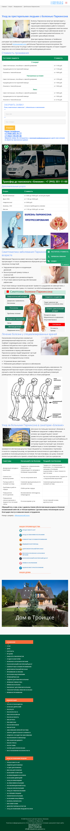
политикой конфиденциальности (39, 138)
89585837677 (35, 825)
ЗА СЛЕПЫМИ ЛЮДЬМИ (14, 793)
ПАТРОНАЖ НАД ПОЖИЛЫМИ (16, 674)
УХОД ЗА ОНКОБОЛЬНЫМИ (15, 788)
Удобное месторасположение (32, 567)
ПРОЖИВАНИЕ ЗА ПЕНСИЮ (15, 672)
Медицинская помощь (30, 544)
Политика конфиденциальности (15, 823)
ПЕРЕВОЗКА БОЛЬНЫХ (14, 685)
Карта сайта (60, 823)
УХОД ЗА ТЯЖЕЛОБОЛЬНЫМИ (16, 791)
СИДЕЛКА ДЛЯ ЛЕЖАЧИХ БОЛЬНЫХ (18, 679)
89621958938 (35, 827)
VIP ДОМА (10, 654)
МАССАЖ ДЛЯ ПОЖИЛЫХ (14, 770)
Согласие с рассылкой (49, 823)
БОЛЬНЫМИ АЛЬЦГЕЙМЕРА (15, 798)
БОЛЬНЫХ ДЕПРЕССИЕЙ (14, 707)
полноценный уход (19, 44)
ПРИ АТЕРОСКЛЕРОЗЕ (13, 714)
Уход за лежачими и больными (33, 534)
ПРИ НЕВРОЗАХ (11, 722)
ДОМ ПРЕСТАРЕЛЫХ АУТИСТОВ (16, 806)
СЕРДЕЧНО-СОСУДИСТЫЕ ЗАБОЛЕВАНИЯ (19, 735)
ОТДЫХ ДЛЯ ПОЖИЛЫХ (14, 767)
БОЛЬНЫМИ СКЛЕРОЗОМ (14, 772)
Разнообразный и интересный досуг (35, 558)
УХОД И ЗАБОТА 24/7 (13, 762)
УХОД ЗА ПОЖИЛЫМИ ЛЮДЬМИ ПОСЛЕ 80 (20, 809)
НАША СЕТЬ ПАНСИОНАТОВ (15, 656)
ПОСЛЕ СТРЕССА (11, 743)
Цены (8, 648)
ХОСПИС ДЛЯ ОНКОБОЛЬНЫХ (16, 748)
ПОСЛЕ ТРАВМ (11, 745)
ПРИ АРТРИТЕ (11, 719)
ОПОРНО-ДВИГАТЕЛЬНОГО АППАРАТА (19, 732)
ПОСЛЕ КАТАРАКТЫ (13, 717)
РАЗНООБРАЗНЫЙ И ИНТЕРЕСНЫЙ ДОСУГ (19, 664)
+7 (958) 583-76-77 (56, 2)
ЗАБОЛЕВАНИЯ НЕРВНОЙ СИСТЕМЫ (18, 730)
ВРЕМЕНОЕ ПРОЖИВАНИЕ (14, 692)
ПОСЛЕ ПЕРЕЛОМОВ (13, 725)
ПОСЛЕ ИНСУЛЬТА (12, 712)
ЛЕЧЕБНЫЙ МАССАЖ (13, 677)
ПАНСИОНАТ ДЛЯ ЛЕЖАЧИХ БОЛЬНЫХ (19, 687)
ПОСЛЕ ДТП (10, 709)
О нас (9, 646)
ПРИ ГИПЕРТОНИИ (12, 803)
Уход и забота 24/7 (28, 530)
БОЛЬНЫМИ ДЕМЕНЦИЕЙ (14, 778)
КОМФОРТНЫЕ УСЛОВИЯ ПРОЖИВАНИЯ (19, 666)
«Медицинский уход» (22, 515)
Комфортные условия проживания (34, 539)
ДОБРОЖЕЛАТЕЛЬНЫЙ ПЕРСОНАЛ (17, 669)
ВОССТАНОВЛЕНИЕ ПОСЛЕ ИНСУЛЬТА (18, 750)
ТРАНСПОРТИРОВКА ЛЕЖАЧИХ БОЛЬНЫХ (19, 690)
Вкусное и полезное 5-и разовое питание (33, 554)
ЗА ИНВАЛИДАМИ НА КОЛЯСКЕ (16, 775)
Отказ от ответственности (34, 823)
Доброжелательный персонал (32, 549)
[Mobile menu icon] (66, 2)
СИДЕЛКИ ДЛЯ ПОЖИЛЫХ (15, 765)
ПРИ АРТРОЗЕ (11, 727)
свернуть (66, 264)
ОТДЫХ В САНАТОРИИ (14, 659)
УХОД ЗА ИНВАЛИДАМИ (14, 780)
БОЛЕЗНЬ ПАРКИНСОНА (14, 801)
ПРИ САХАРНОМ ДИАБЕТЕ (14, 740)
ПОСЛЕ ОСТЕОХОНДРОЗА (15, 704)
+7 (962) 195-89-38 (56, 3)
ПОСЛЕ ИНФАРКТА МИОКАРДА (16, 738)
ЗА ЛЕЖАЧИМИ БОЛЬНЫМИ (15, 783)
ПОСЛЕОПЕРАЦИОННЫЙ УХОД (16, 785)
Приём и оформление (29, 563)
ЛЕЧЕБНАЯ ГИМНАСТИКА (14, 682)
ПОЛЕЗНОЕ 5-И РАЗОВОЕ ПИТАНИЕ (17, 661)
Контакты (10, 651)
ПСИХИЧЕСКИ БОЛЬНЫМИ (15, 796)
